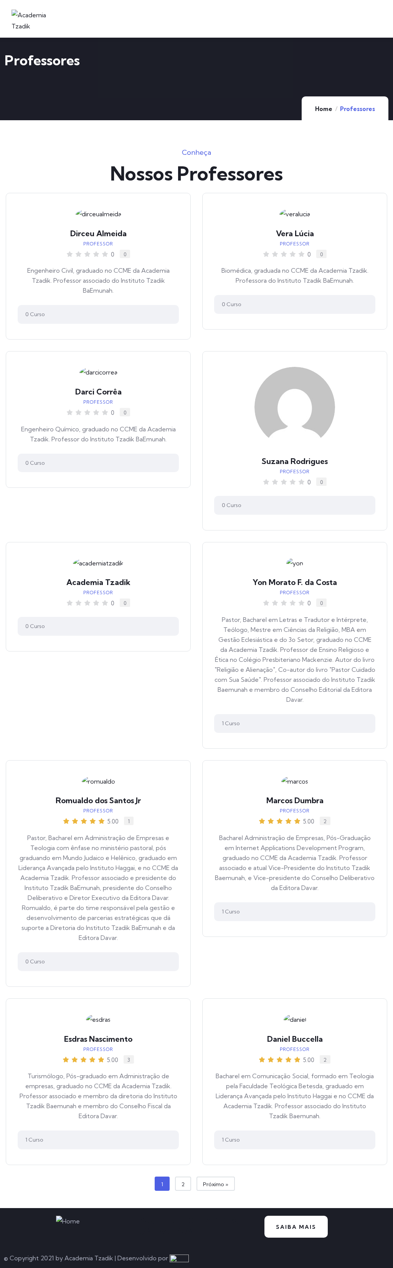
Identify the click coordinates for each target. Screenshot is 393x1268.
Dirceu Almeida (98, 233)
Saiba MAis (296, 1226)
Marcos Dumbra (295, 800)
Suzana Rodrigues (295, 461)
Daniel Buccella (295, 1039)
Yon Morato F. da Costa (295, 582)
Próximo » (215, 1184)
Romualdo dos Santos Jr (98, 800)
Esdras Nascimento (98, 1039)
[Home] (68, 1221)
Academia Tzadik (98, 582)
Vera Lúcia (295, 233)
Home (323, 109)
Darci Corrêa (98, 391)
